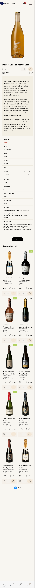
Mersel (5, 142)
